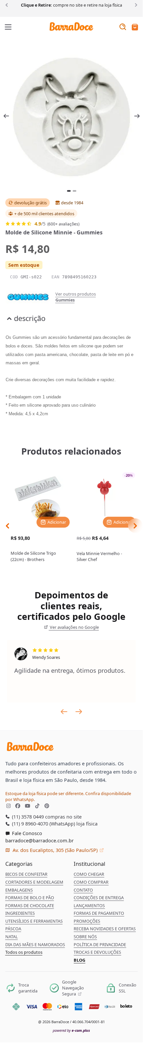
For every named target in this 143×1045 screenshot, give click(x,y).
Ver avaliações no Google (74, 627)
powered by (71, 1030)
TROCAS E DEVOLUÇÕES (97, 952)
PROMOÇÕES (87, 921)
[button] (135, 27)
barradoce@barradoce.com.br (39, 840)
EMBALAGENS (19, 890)
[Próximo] (135, 4)
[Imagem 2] (74, 191)
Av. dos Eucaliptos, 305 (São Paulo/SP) (55, 850)
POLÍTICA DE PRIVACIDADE (100, 944)
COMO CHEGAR (89, 874)
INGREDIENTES (20, 913)
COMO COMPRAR (91, 882)
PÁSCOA (13, 929)
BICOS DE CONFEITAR (26, 874)
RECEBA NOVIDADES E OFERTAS (105, 929)
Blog (79, 960)
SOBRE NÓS (85, 937)
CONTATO (83, 890)
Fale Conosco (26, 833)
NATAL (11, 937)
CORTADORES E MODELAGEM (34, 882)
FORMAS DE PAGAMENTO (99, 913)
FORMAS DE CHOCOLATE (29, 905)
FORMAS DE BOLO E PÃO (29, 898)
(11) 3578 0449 (27, 816)
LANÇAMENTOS (89, 905)
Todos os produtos (23, 952)
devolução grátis (30, 203)
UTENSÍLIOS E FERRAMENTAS (34, 921)
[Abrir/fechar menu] (8, 27)
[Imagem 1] (69, 191)
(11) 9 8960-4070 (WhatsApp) (43, 823)
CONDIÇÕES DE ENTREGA (99, 898)
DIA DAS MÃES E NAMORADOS (35, 944)
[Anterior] (8, 4)
